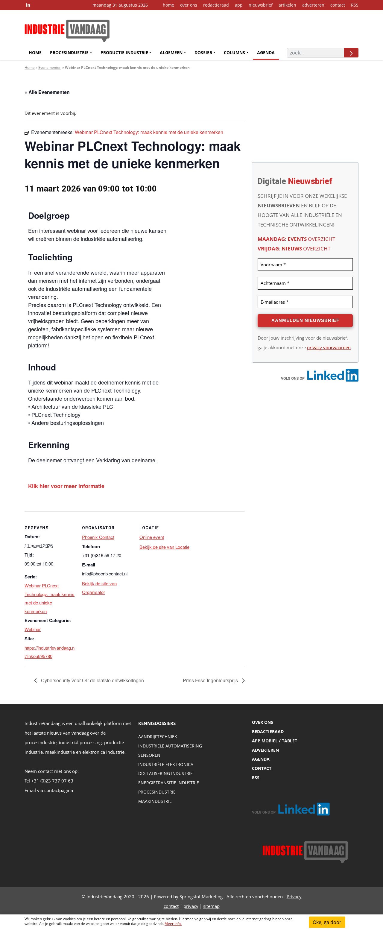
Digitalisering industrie (165, 773)
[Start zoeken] (351, 52)
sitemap (211, 906)
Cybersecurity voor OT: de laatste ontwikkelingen (92, 680)
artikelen (287, 5)
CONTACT (261, 768)
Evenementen (49, 67)
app (239, 5)
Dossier (203, 52)
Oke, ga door (327, 922)
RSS (354, 5)
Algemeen (171, 52)
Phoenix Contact (98, 537)
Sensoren (149, 755)
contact (337, 5)
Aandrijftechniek (157, 736)
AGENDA (261, 759)
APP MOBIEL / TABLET (274, 741)
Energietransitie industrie (168, 782)
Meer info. (173, 923)
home (168, 5)
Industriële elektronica (165, 764)
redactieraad (216, 5)
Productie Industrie (124, 52)
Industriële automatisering (170, 746)
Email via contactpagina (49, 790)
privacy (190, 906)
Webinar (33, 629)
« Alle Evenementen (47, 92)
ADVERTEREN (265, 750)
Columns (234, 52)
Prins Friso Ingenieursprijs (211, 680)
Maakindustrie (155, 801)
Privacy (294, 896)
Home (35, 52)
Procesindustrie (69, 52)
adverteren (313, 5)
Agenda (266, 52)
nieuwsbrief (261, 5)
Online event (151, 537)
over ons (188, 5)
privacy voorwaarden (329, 347)
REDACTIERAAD (268, 731)
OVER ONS (262, 722)
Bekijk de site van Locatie (164, 547)
